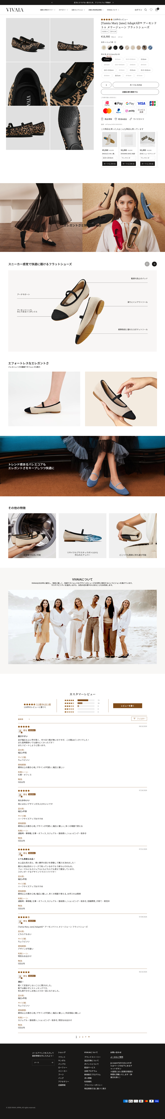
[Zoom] (44, 23)
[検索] (145, 10)
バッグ (61, 1078)
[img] (24, 726)
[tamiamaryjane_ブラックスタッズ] (115, 47)
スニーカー (62, 1071)
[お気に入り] (151, 10)
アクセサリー (63, 1081)
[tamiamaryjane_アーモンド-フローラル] (138, 47)
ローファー (62, 1067)
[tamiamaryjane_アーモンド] (127, 47)
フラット (61, 1057)
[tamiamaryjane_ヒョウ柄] (144, 47)
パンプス (62, 1064)
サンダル (61, 1060)
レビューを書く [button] (127, 705)
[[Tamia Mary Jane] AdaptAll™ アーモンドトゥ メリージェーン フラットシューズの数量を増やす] (109, 85)
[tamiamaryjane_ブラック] (121, 47)
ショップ (62, 1052)
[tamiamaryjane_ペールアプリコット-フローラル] (132, 47)
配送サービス (89, 1067)
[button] (107, 19)
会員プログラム (90, 1071)
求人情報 (88, 1078)
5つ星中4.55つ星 (43, 704)
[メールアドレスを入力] (52, 1062)
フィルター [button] (141, 718)
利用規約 (88, 1081)
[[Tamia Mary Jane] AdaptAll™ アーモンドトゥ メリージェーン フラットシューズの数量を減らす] (103, 85)
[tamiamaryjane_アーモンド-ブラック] (109, 47)
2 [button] (79, 1036)
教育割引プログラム (92, 1074)
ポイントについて (91, 1064)
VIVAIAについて (91, 1052)
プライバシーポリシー (93, 1085)
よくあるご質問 (116, 1057)
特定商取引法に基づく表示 (95, 1088)
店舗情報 (61, 1085)
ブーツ (61, 1074)
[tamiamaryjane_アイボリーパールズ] (103, 47)
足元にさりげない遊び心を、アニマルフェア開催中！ (82, 2)
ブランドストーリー (92, 1057)
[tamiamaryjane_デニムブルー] (150, 47)
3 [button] (82, 1036)
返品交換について (91, 1060)
